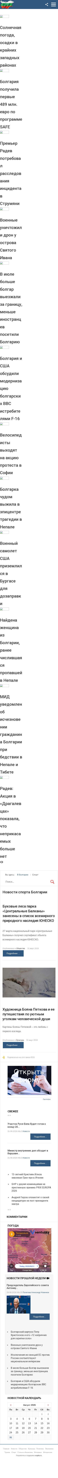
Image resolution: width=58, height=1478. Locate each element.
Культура (20, 1040)
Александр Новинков (40, 1292)
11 (17, 1423)
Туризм (7, 1452)
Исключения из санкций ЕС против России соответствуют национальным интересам (30, 1358)
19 (23, 1428)
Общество (20, 948)
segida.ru (38, 1455)
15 (42, 1423)
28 (35, 1432)
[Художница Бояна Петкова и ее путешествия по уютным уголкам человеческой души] (29, 982)
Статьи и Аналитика (25, 1452)
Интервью (38, 1452)
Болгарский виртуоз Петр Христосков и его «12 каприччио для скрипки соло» (29, 1335)
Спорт (13, 1452)
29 (42, 1432)
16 (48, 1423)
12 (23, 1423)
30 (48, 1432)
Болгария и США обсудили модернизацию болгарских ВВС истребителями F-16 (28, 1384)
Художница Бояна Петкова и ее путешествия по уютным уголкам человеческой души (28, 1014)
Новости (26, 1131)
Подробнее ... (13, 953)
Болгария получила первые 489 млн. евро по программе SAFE (11, 104)
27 (29, 1432)
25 (17, 1432)
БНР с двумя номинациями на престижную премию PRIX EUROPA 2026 (31, 1187)
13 (29, 1423)
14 (35, 1423)
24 (10, 1432)
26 (23, 1432)
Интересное (47, 1452)
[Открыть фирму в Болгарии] (29, 1094)
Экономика (49, 1449)
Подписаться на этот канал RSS (21, 1057)
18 (17, 1428)
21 (35, 1428)
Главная (6, 1449)
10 (10, 1423)
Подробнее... (40, 1136)
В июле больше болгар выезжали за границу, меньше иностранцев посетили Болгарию (30, 1371)
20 (29, 1428)
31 (11, 1437)
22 (42, 1428)
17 (10, 1428)
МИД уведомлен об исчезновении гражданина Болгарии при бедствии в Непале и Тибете (11, 734)
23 (48, 1428)
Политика (27, 1292)
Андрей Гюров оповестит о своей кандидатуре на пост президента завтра (30, 1201)
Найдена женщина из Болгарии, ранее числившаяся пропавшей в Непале (11, 650)
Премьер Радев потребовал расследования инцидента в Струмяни (10, 173)
